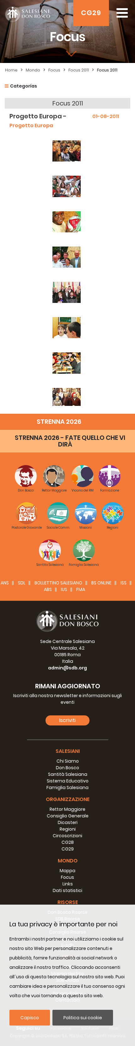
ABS (48, 589)
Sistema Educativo (68, 781)
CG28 (68, 842)
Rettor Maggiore (67, 809)
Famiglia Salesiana (67, 787)
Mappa (67, 870)
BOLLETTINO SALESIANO (58, 583)
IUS (64, 589)
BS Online (101, 583)
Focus (54, 70)
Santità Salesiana (67, 774)
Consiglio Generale (68, 816)
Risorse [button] (67, 902)
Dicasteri (68, 822)
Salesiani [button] (68, 751)
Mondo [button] (68, 860)
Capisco (29, 1018)
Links (67, 884)
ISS (124, 583)
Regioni (68, 829)
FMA (80, 589)
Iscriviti (67, 720)
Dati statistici (67, 890)
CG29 (91, 13)
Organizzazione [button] (67, 799)
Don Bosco (67, 768)
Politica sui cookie (82, 1018)
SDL (21, 583)
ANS (5, 583)
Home (11, 70)
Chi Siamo (68, 761)
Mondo (33, 70)
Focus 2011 (78, 70)
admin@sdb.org (67, 668)
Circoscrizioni (67, 836)
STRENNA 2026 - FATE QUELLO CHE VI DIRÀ (70, 441)
